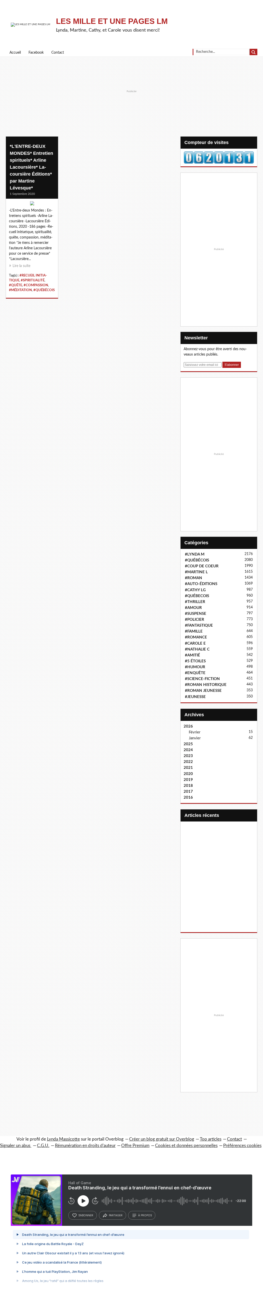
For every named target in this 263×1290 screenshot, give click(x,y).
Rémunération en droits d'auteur (85, 1145)
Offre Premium (135, 1145)
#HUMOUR (195, 667)
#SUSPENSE (195, 614)
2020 (188, 774)
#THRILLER (195, 602)
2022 (188, 762)
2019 (188, 780)
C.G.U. (43, 1145)
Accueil (15, 52)
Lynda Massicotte (63, 1139)
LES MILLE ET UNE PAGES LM (112, 21)
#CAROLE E (195, 643)
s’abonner (85, 1215)
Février (194, 732)
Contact (57, 52)
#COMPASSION (36, 285)
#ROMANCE (196, 637)
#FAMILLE (194, 631)
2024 (188, 750)
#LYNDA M (194, 554)
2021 (188, 768)
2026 (188, 726)
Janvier (195, 738)
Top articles (210, 1139)
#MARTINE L (196, 572)
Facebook (36, 52)
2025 (188, 744)
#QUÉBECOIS (197, 596)
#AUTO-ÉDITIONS (201, 584)
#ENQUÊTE (195, 673)
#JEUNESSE (195, 697)
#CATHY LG (195, 590)
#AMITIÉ (192, 655)
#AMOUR (193, 608)
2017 (188, 792)
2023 (188, 756)
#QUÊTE (15, 285)
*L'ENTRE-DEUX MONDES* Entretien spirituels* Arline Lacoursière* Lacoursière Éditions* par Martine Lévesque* (31, 167)
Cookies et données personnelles (186, 1145)
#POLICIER (194, 620)
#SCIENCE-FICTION (202, 679)
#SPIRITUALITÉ (32, 280)
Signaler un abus (15, 1145)
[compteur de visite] (219, 157)
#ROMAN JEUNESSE (203, 691)
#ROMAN (193, 578)
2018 (188, 786)
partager (116, 1215)
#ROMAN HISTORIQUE (206, 685)
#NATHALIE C (197, 649)
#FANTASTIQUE (199, 625)
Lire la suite (21, 266)
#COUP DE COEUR (202, 566)
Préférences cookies (242, 1145)
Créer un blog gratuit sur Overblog (161, 1139)
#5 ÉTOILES (195, 661)
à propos (145, 1215)
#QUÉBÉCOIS (44, 290)
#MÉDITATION (20, 290)
